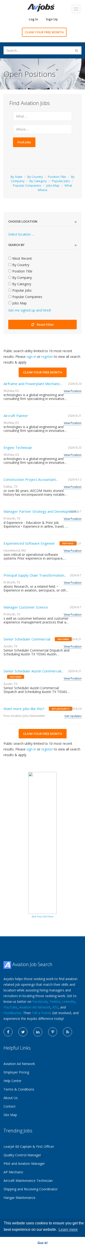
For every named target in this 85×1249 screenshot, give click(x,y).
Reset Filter (45, 324)
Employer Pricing (16, 1072)
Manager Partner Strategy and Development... (41, 511)
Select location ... (21, 234)
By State (16, 177)
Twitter (54, 1001)
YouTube (10, 1007)
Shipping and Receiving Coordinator (31, 1189)
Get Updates (72, 716)
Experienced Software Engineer (29, 543)
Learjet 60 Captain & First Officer (29, 1146)
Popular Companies (27, 185)
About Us (11, 1098)
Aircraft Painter (16, 415)
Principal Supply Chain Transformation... (35, 575)
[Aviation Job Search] (41, 7)
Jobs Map (53, 185)
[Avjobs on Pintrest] (52, 1031)
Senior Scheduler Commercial (27, 639)
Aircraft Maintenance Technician (28, 1180)
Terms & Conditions (19, 1089)
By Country (35, 177)
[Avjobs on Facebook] (8, 1031)
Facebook (39, 1001)
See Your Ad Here (42, 916)
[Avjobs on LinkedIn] (37, 1031)
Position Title (57, 177)
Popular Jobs (61, 181)
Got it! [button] (43, 1243)
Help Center (12, 1080)
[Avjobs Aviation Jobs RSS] (67, 1031)
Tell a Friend (41, 1013)
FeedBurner (12, 1013)
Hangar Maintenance (19, 1197)
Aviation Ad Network (35, 1007)
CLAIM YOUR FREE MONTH (44, 32)
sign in (31, 356)
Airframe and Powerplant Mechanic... (33, 383)
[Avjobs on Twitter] (22, 1031)
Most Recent (21, 258)
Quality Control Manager (22, 1155)
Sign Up (52, 19)
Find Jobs (24, 142)
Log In (33, 19)
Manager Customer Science (26, 607)
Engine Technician (18, 447)
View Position (72, 391)
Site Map (10, 1115)
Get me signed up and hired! (29, 310)
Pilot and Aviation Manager (24, 1163)
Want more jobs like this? (24, 708)
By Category (38, 181)
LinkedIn (68, 1001)
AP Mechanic (13, 1172)
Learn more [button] (68, 1229)
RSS (55, 1007)
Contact (10, 1106)
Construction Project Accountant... (31, 479)
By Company (21, 277)
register (47, 356)
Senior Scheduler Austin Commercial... (33, 671)
